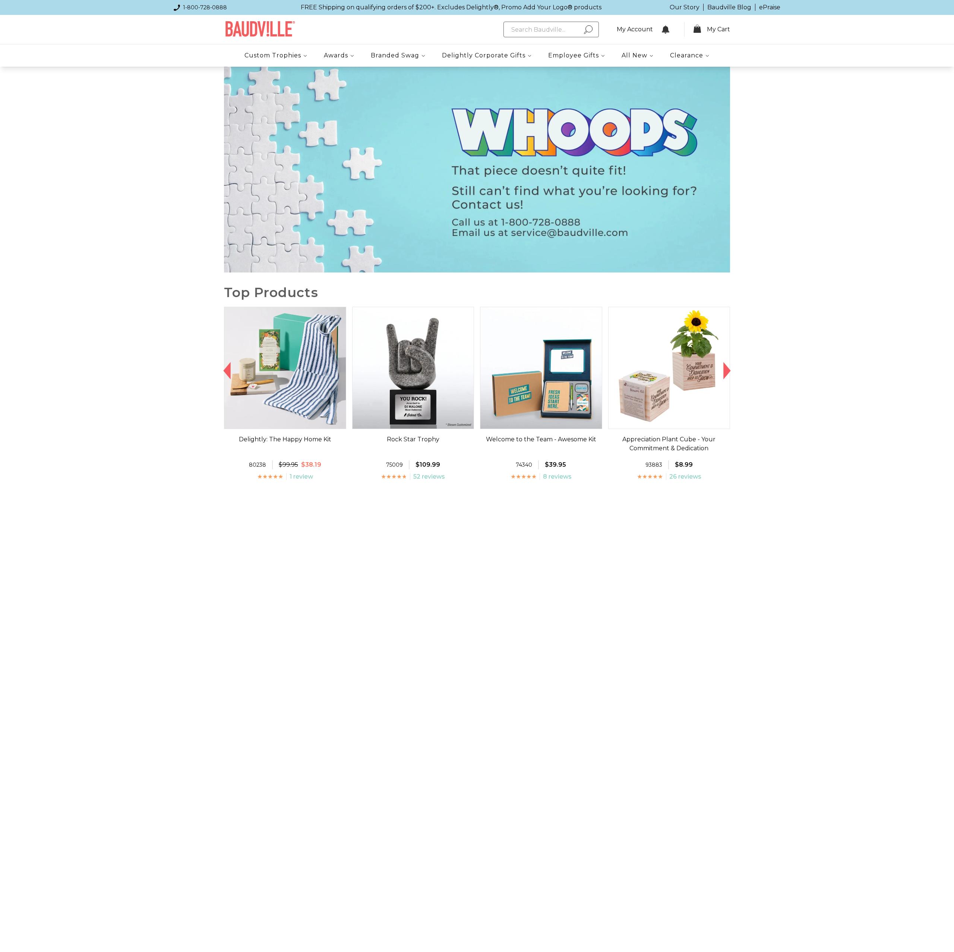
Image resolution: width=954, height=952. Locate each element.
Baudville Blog (729, 7)
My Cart (718, 29)
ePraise (769, 7)
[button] (227, 371)
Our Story (684, 7)
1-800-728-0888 (205, 7)
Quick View (284, 422)
